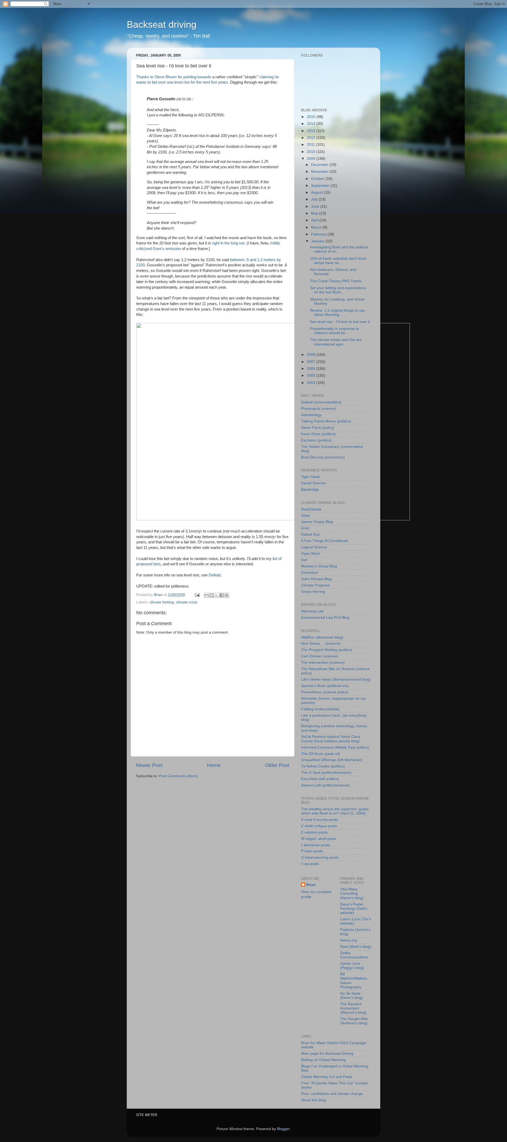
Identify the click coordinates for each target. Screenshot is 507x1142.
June (315, 206)
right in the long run (228, 243)
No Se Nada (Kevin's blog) (351, 995)
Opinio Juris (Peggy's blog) (352, 966)
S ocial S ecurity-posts (319, 820)
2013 (311, 131)
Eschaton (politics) (316, 440)
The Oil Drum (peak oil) (320, 754)
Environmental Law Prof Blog (325, 618)
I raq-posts (310, 864)
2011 (311, 145)
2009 (311, 159)
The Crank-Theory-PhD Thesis (336, 281)
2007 (311, 362)
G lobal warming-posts (320, 857)
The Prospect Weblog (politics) (326, 650)
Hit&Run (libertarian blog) (322, 637)
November (320, 172)
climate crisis (186, 602)
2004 (311, 383)
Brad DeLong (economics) (323, 457)
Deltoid (214, 575)
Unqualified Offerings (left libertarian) (332, 760)
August (317, 192)
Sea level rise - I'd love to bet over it (340, 322)
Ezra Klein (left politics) (320, 779)
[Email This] (206, 595)
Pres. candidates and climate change (332, 1094)
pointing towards (197, 77)
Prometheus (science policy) (324, 692)
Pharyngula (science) (318, 409)
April (315, 220)
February (319, 234)
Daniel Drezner (313, 483)
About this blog (313, 1100)
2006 (311, 369)
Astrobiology (311, 415)
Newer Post (149, 765)
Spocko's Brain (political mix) (325, 686)
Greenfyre (309, 573)
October (318, 179)
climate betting (161, 602)
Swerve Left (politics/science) (325, 785)
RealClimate (311, 509)
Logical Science (314, 547)
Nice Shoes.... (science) (321, 643)
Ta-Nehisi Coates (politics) (323, 766)
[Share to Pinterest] (226, 595)
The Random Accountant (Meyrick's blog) (353, 1008)
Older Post (277, 765)
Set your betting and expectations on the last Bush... (338, 290)
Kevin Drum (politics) (318, 434)
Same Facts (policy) (317, 428)
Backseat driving (161, 24)
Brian (311, 885)
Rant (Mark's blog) (355, 947)
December (320, 165)
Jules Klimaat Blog (316, 579)
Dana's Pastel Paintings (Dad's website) (353, 908)
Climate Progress (315, 585)
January (318, 241)
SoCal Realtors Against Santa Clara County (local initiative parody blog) (330, 739)
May (315, 213)
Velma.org (348, 940)
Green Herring (313, 592)
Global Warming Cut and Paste (327, 1077)
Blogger (283, 1129)
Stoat (305, 515)
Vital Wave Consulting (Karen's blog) (352, 893)
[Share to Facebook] (221, 595)
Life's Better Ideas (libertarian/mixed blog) (336, 679)
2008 (311, 355)
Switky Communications (354, 955)
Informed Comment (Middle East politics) (335, 747)
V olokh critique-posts (319, 826)
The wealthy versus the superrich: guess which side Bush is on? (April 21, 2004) (335, 811)
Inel (304, 560)
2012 (311, 138)
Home (214, 765)
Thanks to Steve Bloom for (159, 77)
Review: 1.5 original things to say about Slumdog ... (337, 312)
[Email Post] (197, 595)
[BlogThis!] (211, 595)
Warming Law (312, 611)
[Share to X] (216, 595)
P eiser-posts (312, 851)
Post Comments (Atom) (178, 776)
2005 (311, 375)
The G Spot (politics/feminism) (326, 773)
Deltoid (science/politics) (321, 402)
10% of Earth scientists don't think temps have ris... (338, 261)
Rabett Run (310, 534)
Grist (305, 528)
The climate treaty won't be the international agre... (336, 342)
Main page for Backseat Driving (327, 1053)
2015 (311, 117)
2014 (311, 124)
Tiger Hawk (310, 477)
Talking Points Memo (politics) (326, 421)
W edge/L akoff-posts (318, 839)
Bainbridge (310, 490)
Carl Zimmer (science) (319, 656)
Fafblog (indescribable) (320, 709)
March (317, 227)
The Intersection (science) (323, 663)
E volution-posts (314, 832)
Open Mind (310, 554)
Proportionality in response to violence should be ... (334, 331)
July (315, 199)
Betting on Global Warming (323, 1060)
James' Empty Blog (317, 522)
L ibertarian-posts (315, 845)
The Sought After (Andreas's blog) (354, 1021)
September (321, 186)
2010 (311, 152)
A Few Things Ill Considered (324, 541)
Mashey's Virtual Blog (319, 566)
